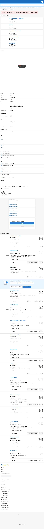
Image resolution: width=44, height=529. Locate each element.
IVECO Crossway (13, 363)
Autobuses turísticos (13, 215)
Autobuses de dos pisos (13, 211)
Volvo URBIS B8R (12, 43)
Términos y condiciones (5, 489)
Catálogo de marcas (4, 497)
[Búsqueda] (42, 5)
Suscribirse (28, 286)
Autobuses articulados (13, 208)
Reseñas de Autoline (4, 495)
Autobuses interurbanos (13, 206)
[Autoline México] (7, 1)
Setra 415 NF (12, 266)
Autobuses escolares (13, 213)
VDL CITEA (11, 24)
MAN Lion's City (13, 450)
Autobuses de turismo (13, 204)
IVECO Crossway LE (14, 421)
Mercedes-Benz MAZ (14, 290)
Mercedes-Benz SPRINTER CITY (15, 30)
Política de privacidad (5, 491)
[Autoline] (4, 7)
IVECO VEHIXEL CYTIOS (15, 394)
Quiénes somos (4, 469)
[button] (42, 1)
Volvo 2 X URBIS (13, 349)
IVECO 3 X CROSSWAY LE (14, 37)
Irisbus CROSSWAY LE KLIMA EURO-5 (18, 320)
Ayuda (2, 471)
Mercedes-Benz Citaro (14, 437)
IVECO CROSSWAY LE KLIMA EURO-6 (16, 18)
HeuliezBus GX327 (14, 250)
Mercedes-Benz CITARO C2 (15, 235)
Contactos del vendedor (5, 473)
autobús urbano (12, 97)
